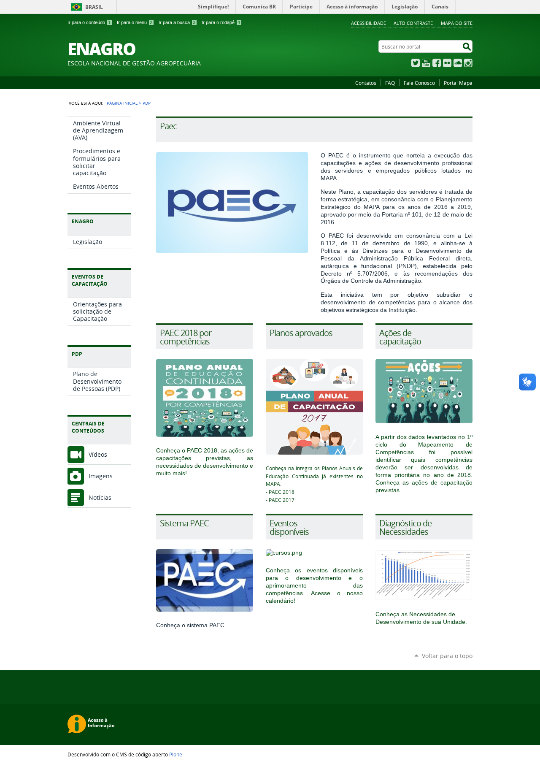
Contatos (365, 82)
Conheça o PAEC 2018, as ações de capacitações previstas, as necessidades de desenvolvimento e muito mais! (204, 462)
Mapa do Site (456, 23)
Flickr (447, 63)
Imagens (101, 476)
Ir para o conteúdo (89, 22)
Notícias (100, 497)
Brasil (94, 7)
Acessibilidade (368, 23)
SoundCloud (458, 63)
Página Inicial (122, 103)
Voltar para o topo (447, 656)
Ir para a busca (177, 22)
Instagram (468, 63)
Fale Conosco (419, 82)
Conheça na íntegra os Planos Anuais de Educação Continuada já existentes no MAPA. (314, 476)
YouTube (426, 63)
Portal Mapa (458, 82)
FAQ (390, 82)
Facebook (436, 63)
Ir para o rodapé (221, 22)
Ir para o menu (134, 22)
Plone (175, 754)
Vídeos (98, 454)
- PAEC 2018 (280, 492)
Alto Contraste (413, 23)
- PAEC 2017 (280, 500)
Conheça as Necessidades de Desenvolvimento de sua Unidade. (421, 618)
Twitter (415, 63)
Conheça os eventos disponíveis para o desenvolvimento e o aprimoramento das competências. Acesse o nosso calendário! (314, 585)
